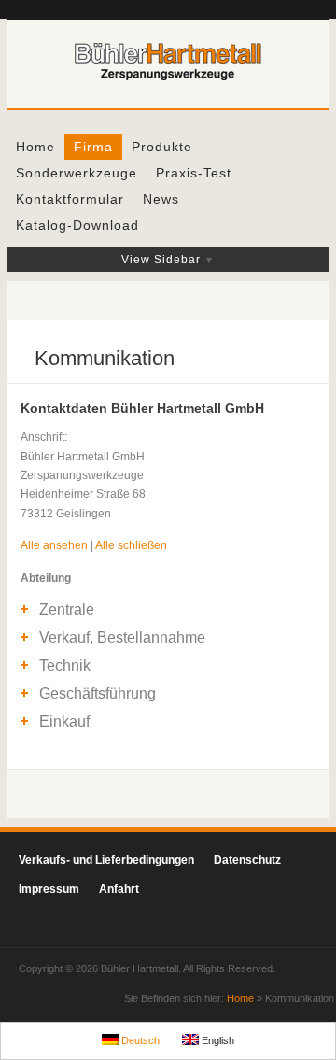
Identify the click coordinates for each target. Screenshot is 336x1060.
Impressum (49, 889)
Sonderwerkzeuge (76, 172)
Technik (65, 665)
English (216, 1040)
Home (35, 146)
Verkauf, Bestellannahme (122, 637)
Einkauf (64, 721)
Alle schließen (131, 545)
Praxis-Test (193, 172)
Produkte (162, 146)
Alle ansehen (54, 545)
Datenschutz (247, 860)
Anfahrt (119, 889)
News (161, 198)
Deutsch (139, 1040)
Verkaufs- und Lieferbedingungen (106, 860)
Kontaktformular (70, 198)
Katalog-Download (77, 225)
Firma (93, 146)
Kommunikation (105, 358)
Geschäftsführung (97, 693)
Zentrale (66, 609)
